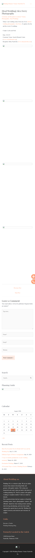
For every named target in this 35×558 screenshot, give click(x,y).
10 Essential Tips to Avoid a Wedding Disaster (14, 466)
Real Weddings (14, 19)
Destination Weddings (8, 463)
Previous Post (17, 288)
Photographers (6, 19)
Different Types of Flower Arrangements (13, 454)
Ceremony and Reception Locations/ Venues (14, 17)
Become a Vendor (8, 523)
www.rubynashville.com (24, 41)
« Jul (3, 438)
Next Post (17, 293)
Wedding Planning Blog (9, 525)
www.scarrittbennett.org (9, 39)
